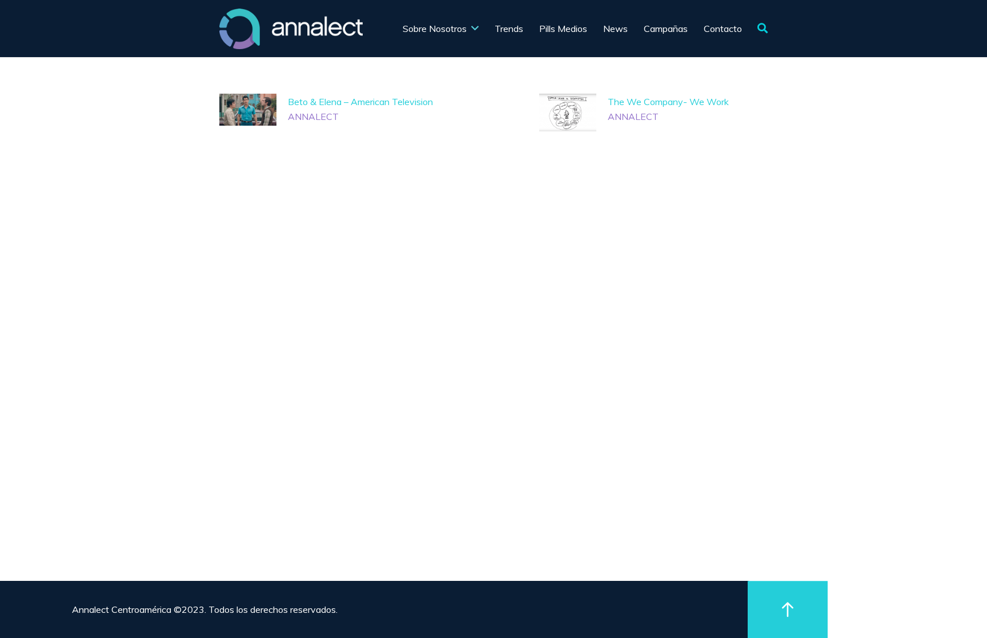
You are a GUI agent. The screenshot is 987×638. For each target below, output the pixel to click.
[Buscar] (762, 29)
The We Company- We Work (668, 101)
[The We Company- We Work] (567, 112)
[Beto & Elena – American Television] (247, 110)
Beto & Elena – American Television (360, 101)
